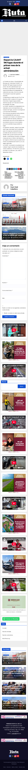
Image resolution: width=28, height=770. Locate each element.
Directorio (9, 767)
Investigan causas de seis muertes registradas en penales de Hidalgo (12, 688)
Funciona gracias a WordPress (10, 762)
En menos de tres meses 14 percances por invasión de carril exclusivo (13, 673)
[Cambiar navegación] (14, 21)
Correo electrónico (7, 290)
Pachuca (5, 684)
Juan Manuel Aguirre (17, 208)
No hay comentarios (15, 662)
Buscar (4, 381)
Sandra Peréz (18, 675)
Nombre (4, 282)
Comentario (5, 256)
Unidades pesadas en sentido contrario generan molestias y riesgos (13, 206)
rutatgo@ (13, 733)
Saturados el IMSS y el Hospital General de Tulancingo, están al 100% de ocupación (19, 175)
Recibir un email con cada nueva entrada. (14, 313)
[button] (26, 20)
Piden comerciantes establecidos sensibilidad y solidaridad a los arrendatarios (8, 175)
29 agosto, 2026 (8, 660)
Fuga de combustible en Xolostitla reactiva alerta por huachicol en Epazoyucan (14, 703)
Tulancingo (6, 57)
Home (4, 767)
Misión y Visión (15, 767)
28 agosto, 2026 (8, 675)
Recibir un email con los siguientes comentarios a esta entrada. (14, 309)
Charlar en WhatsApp (12, 619)
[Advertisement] (14, 37)
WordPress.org (6, 638)
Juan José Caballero (14, 74)
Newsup (21, 762)
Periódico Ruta (22, 767)
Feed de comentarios (7, 635)
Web (3, 298)
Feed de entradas (6, 631)
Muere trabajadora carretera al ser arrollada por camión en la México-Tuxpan (14, 235)
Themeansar (14, 763)
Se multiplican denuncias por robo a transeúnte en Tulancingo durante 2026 (12, 221)
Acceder (4, 628)
